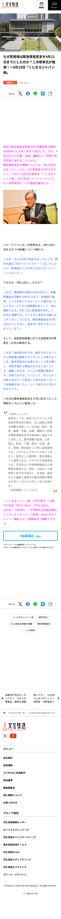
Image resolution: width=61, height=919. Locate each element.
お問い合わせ (10, 802)
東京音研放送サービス (15, 844)
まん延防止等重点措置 (21, 623)
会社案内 (8, 757)
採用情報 (8, 765)
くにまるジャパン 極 (24, 617)
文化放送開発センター (15, 822)
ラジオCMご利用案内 (14, 772)
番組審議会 (9, 787)
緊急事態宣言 (44, 623)
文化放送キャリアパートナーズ (19, 837)
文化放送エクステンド (15, 867)
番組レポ (10, 82)
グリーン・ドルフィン (15, 874)
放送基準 (8, 780)
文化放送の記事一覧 (16, 712)
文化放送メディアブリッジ (17, 859)
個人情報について (12, 795)
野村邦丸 (43, 617)
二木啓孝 (31, 630)
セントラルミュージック (16, 829)
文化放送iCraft (11, 852)
